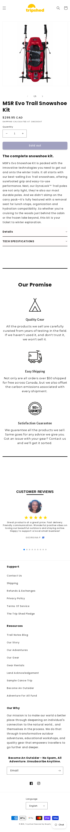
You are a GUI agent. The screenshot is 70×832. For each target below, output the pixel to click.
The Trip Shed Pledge (21, 613)
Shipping (12, 583)
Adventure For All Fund (22, 695)
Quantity (8, 126)
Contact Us (14, 575)
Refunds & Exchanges (21, 590)
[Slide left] (27, 96)
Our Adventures (17, 650)
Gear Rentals (15, 665)
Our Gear (13, 657)
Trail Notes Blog (17, 635)
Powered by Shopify (42, 824)
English (33, 805)
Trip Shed (29, 824)
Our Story (13, 642)
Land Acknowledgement (23, 673)
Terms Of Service (18, 606)
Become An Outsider (20, 688)
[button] (4, 8)
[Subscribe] (59, 771)
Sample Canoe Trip (19, 680)
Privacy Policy (16, 598)
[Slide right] (42, 96)
